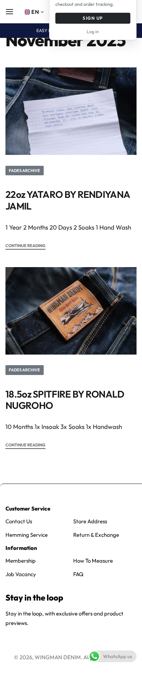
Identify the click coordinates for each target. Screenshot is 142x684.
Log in (93, 31)
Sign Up (93, 18)
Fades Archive (24, 170)
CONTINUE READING (25, 246)
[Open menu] (9, 12)
